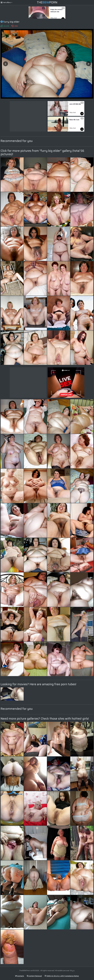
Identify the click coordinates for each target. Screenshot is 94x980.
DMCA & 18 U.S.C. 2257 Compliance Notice (62, 976)
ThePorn (47, 2)
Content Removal (35, 976)
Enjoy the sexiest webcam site (56, 11)
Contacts (20, 976)
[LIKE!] (2, 26)
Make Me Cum (74, 120)
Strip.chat (53, 18)
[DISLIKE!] (13, 26)
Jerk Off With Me (75, 104)
